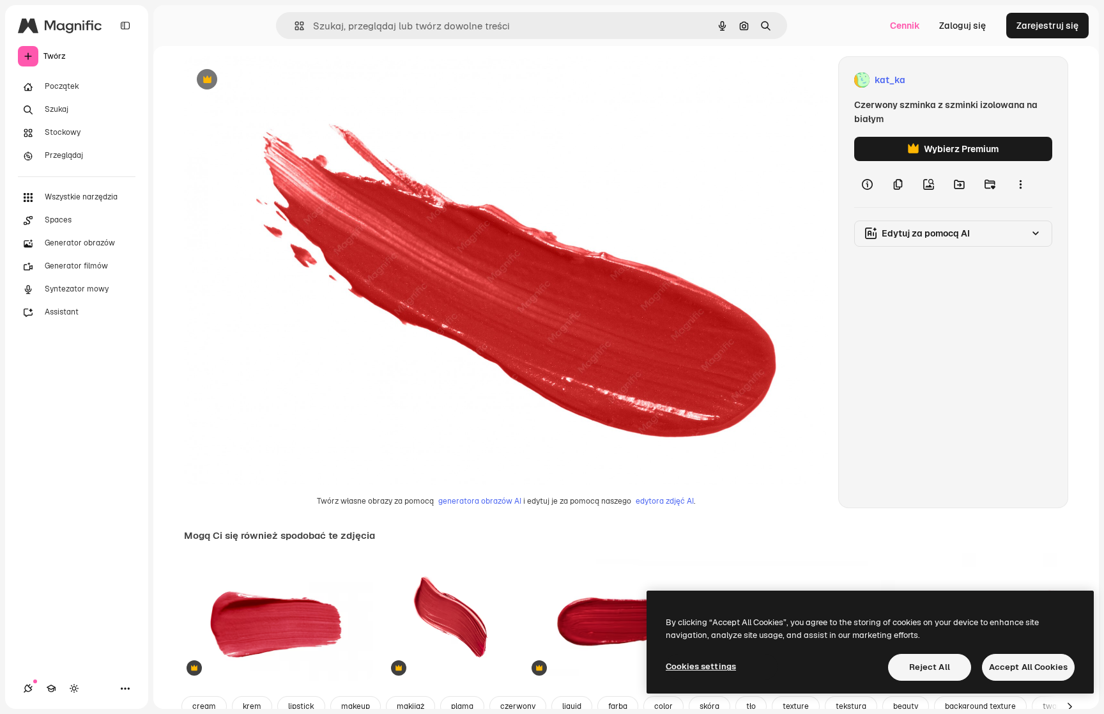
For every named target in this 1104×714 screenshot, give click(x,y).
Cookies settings (701, 666)
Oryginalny (272, 80)
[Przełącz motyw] (74, 688)
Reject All (929, 667)
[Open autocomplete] (294, 26)
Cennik (905, 25)
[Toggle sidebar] (125, 25)
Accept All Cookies (1028, 667)
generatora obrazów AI (479, 501)
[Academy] (51, 688)
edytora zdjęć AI (665, 501)
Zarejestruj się (1047, 25)
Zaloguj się (962, 25)
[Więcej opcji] (1020, 184)
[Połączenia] (28, 688)
